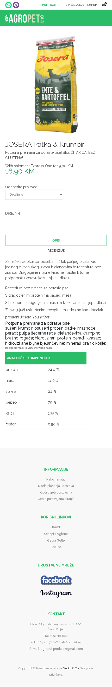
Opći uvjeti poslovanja (56, 492)
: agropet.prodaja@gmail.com (61, 649)
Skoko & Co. (71, 668)
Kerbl (56, 527)
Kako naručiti (56, 479)
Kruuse (56, 547)
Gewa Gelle (56, 540)
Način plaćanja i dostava (56, 486)
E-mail (34, 649)
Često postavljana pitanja (56, 499)
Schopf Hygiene (56, 534)
